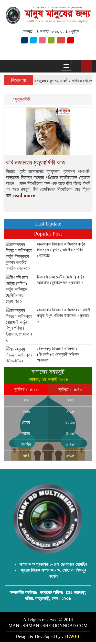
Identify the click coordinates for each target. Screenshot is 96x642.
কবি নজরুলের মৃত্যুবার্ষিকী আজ (35, 162)
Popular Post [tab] (48, 234)
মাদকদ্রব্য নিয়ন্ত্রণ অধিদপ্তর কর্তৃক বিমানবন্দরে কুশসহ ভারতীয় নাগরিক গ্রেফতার (61, 250)
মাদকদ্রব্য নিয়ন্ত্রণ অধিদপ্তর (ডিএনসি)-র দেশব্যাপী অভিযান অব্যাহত (58, 354)
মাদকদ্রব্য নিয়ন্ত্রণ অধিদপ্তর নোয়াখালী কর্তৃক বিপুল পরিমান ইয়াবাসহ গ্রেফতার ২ (64, 316)
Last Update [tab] (48, 224)
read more (23, 195)
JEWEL (73, 636)
